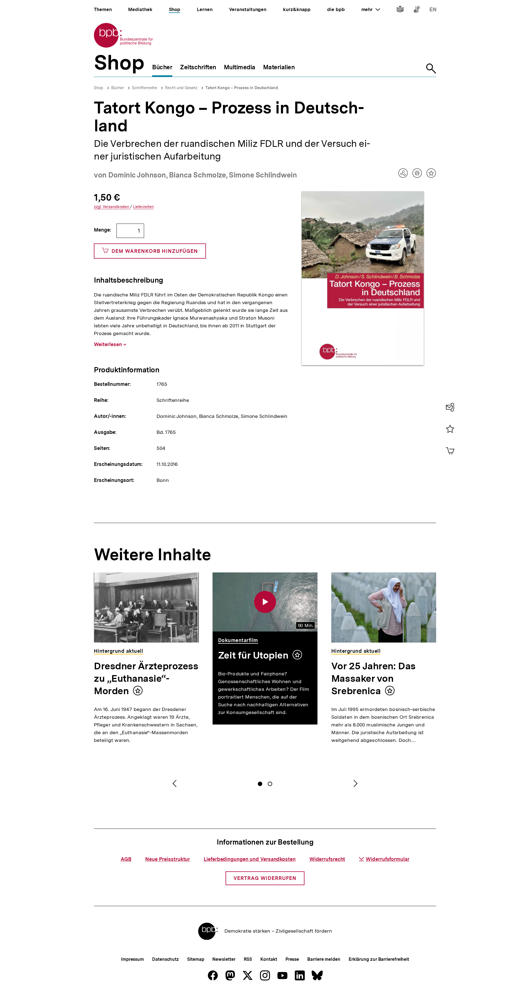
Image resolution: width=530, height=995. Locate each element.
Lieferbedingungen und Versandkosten (250, 859)
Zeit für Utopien (253, 655)
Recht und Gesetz (181, 88)
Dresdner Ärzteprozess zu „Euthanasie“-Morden (146, 678)
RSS (248, 959)
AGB (126, 859)
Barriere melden (323, 959)
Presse (292, 959)
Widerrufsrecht (327, 859)
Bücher (117, 88)
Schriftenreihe (144, 88)
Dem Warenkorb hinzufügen (155, 251)
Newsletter (223, 959)
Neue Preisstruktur (167, 859)
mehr (370, 9)
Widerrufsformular (387, 859)
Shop (98, 88)
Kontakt (268, 959)
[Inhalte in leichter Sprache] (400, 10)
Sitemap (195, 959)
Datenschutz (165, 959)
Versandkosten (112, 207)
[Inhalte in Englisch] (433, 10)
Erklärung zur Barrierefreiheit (379, 959)
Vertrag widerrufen (265, 878)
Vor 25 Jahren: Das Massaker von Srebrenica (373, 678)
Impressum (132, 959)
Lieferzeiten (143, 207)
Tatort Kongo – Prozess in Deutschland (241, 88)
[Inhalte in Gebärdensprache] (416, 10)
